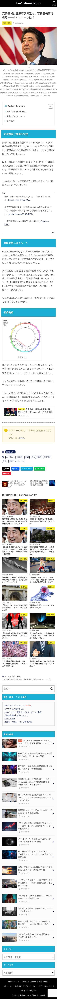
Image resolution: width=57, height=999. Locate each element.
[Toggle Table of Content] (49, 106)
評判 (4, 461)
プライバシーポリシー (28, 991)
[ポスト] (6, 469)
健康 (39, 457)
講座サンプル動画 (29, 981)
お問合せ (18, 986)
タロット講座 (10, 719)
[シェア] (15, 469)
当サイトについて (45, 986)
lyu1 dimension (28, 3)
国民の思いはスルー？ (16, 116)
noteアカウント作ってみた (18, 706)
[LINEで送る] (39, 469)
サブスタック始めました (14, 709)
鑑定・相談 (43, 981)
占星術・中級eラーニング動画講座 (18, 722)
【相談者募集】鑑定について (16, 715)
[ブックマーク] (27, 469)
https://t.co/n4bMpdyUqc (19, 200)
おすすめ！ (10, 457)
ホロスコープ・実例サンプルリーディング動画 (23, 712)
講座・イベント (13, 981)
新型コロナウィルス (16, 461)
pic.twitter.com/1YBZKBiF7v (21, 214)
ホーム (7, 676)
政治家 (19, 457)
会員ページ (7, 986)
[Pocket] (6, 473)
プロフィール (30, 986)
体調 (27, 457)
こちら (22, 438)
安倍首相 (10, 121)
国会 (33, 457)
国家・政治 (7, 23)
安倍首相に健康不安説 (16, 112)
